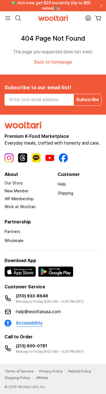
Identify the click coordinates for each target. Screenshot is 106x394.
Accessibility (29, 323)
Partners (12, 231)
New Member (17, 191)
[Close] (100, 5)
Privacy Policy (51, 371)
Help (62, 184)
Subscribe (87, 99)
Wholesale (14, 240)
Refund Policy (79, 371)
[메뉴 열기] (8, 18)
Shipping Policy (17, 378)
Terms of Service (19, 371)
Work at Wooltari (20, 206)
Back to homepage (53, 62)
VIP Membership (19, 199)
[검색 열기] (18, 18)
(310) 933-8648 (32, 296)
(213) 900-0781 (31, 346)
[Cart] (98, 18)
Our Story (14, 183)
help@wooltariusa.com (38, 311)
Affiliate (42, 378)
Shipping (65, 193)
